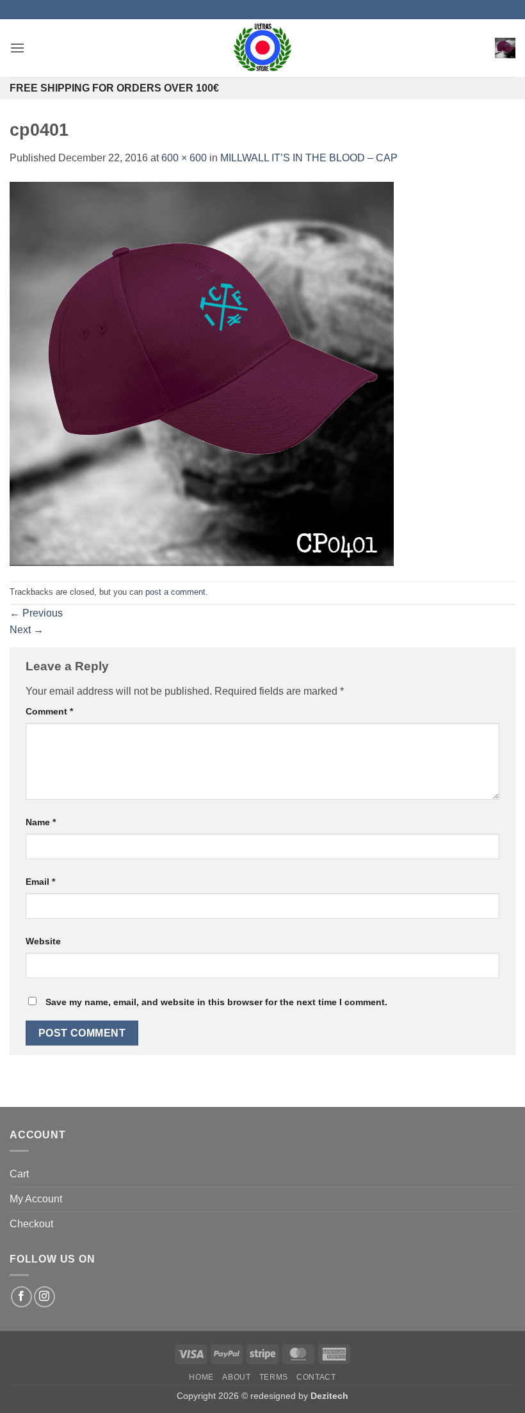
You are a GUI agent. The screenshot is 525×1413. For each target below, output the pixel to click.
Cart (19, 1173)
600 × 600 (184, 157)
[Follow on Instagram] (44, 1296)
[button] (17, 47)
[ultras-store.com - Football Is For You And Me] (262, 48)
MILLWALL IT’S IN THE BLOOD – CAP (309, 157)
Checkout (31, 1223)
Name (41, 822)
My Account (36, 1198)
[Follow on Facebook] (21, 1296)
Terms (273, 1377)
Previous (36, 613)
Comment (49, 711)
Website (43, 941)
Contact (315, 1377)
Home (201, 1377)
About (236, 1377)
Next (27, 629)
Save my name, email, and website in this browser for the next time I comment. (216, 1002)
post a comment (175, 592)
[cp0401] (202, 372)
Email (40, 881)
